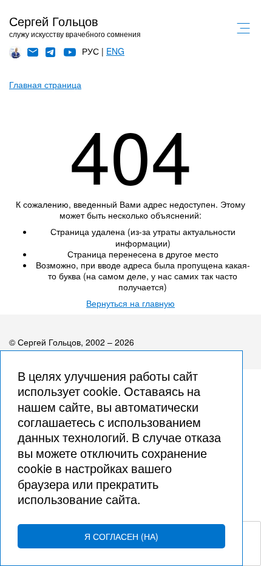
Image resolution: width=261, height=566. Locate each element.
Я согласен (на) (121, 536)
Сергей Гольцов (53, 21)
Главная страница (45, 84)
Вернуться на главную (130, 303)
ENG (115, 51)
